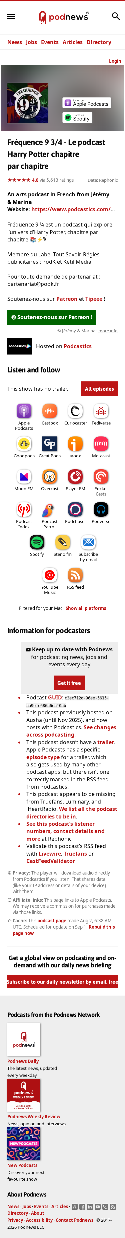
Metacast (101, 456)
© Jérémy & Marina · (87, 331)
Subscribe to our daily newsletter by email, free (62, 982)
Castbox (50, 423)
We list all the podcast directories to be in (71, 812)
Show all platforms (86, 608)
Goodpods (24, 456)
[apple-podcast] (86, 106)
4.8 (35, 180)
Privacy (15, 1220)
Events (50, 42)
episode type (43, 757)
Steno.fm (63, 554)
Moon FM (24, 488)
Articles (73, 42)
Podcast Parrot (50, 524)
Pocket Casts (101, 491)
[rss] (114, 1209)
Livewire (50, 853)
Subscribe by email (88, 556)
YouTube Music (49, 589)
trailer (105, 742)
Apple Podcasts (24, 425)
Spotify (37, 554)
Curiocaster (75, 423)
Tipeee (93, 298)
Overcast (50, 488)
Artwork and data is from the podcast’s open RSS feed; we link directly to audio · (64, 331)
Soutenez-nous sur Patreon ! (55, 317)
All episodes (99, 389)
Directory (99, 42)
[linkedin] (91, 1209)
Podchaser (75, 521)
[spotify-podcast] (77, 123)
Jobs (31, 42)
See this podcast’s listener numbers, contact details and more (65, 831)
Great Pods (50, 456)
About (37, 1213)
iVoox (75, 456)
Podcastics (78, 346)
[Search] (116, 19)
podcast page (51, 921)
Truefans (75, 853)
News (14, 42)
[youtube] (98, 1209)
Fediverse (101, 423)
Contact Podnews (74, 1220)
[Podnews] (42, 18)
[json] (106, 1209)
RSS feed (75, 587)
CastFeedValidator (50, 861)
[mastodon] (75, 1209)
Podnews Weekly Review (33, 1117)
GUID (55, 697)
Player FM (75, 488)
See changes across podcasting (71, 731)
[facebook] (83, 1209)
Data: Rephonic (103, 180)
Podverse (101, 521)
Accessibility (39, 1220)
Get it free (69, 683)
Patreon (67, 298)
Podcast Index (24, 524)
